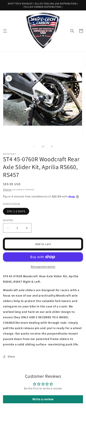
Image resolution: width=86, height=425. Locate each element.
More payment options (43, 266)
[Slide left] (34, 146)
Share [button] (11, 356)
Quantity (8, 220)
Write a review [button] (42, 399)
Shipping (7, 189)
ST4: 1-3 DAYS (16, 211)
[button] (5, 31)
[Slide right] (51, 146)
